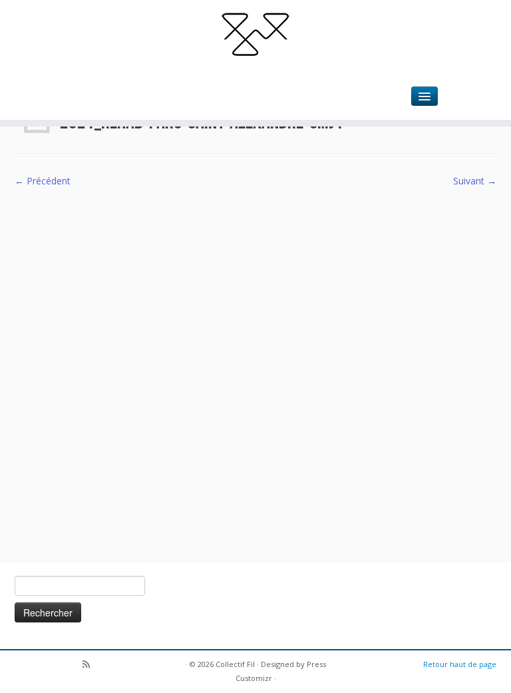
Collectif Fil (235, 664)
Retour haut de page (459, 664)
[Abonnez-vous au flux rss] (90, 665)
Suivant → (474, 180)
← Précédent (43, 180)
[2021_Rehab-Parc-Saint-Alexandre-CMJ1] (255, 367)
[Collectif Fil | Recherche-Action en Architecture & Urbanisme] (255, 33)
